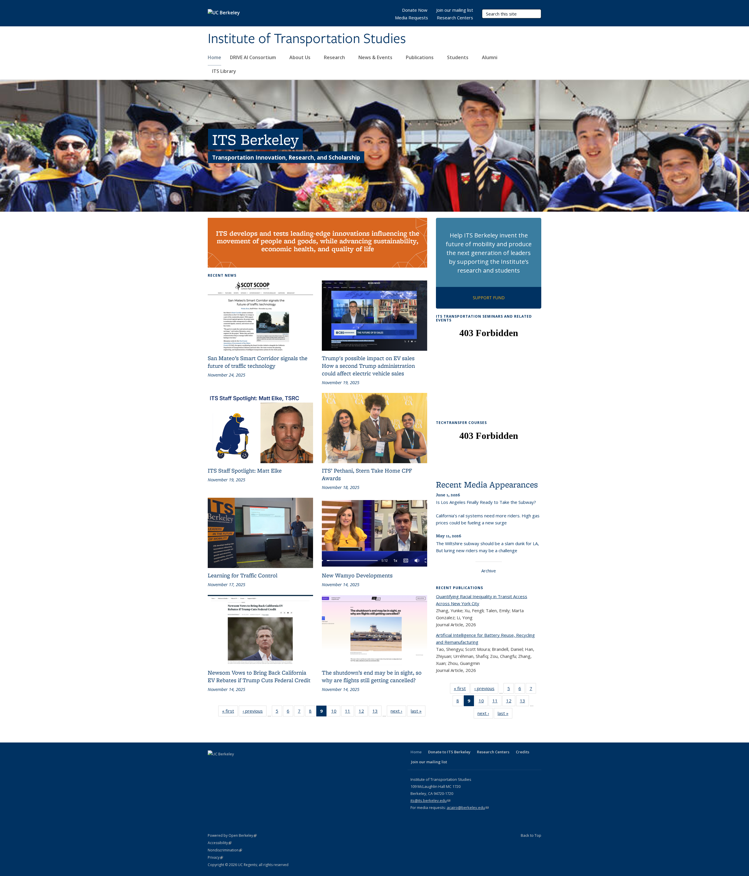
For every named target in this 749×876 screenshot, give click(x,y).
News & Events (376, 57)
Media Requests (411, 17)
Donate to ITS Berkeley (449, 751)
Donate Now (414, 10)
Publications (420, 57)
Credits (522, 751)
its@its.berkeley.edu (430, 800)
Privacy (215, 857)
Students (458, 57)
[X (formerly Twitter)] (224, 764)
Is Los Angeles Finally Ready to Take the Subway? (486, 502)
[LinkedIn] (235, 764)
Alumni (490, 57)
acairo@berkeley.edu (468, 807)
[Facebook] (213, 764)
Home (214, 57)
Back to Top (531, 835)
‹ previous (255, 712)
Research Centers (455, 17)
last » (418, 712)
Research (335, 57)
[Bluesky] (270, 764)
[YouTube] (247, 764)
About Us (300, 57)
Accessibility (219, 842)
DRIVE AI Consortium (253, 57)
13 (377, 712)
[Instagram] (258, 764)
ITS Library (224, 71)
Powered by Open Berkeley (232, 835)
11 (349, 712)
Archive (488, 571)
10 (335, 712)
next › (398, 712)
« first (230, 712)
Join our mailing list (454, 10)
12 (363, 712)
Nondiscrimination (225, 850)
